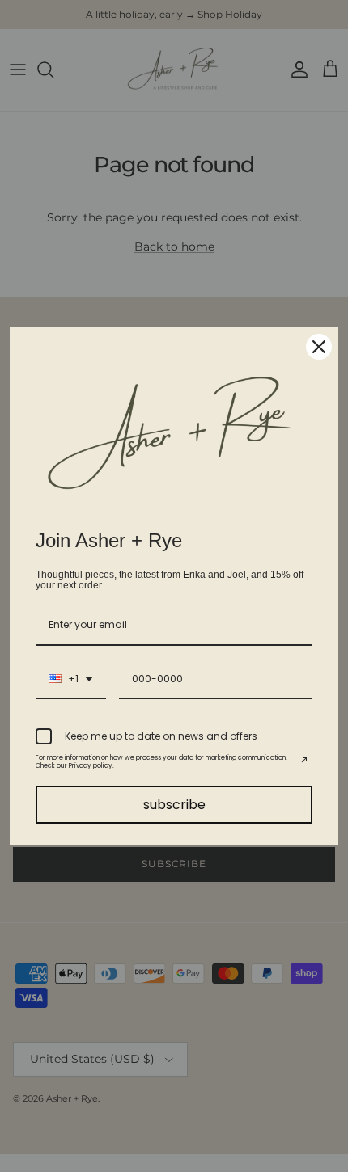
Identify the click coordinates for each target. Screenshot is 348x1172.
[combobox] (71, 679)
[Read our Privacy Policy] (302, 761)
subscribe (174, 804)
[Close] (318, 346)
